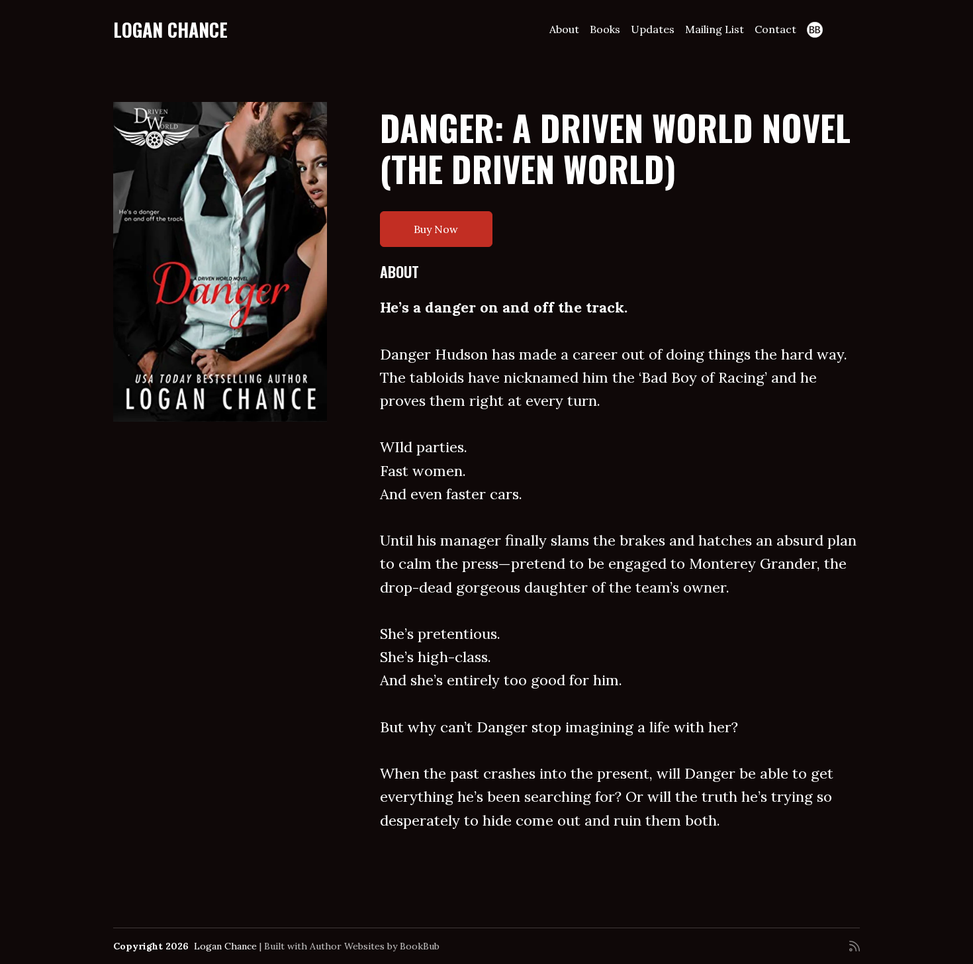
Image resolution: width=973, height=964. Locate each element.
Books (605, 29)
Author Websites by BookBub (375, 946)
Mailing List (714, 29)
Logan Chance (170, 29)
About (564, 29)
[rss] (854, 946)
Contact (775, 29)
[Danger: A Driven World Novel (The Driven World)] (220, 262)
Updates (652, 29)
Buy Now (436, 229)
